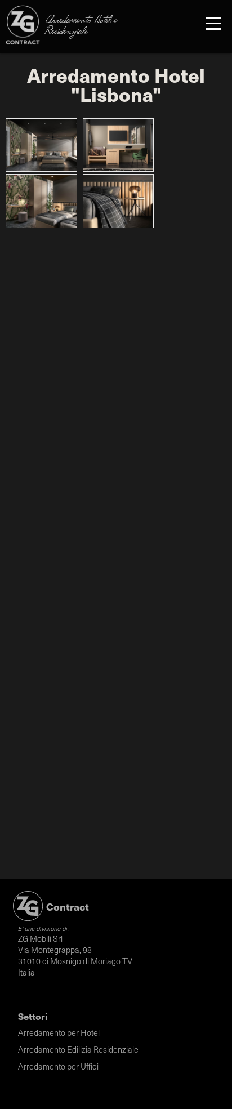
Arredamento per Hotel (59, 1032)
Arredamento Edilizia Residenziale (78, 1049)
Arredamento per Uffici (58, 1066)
